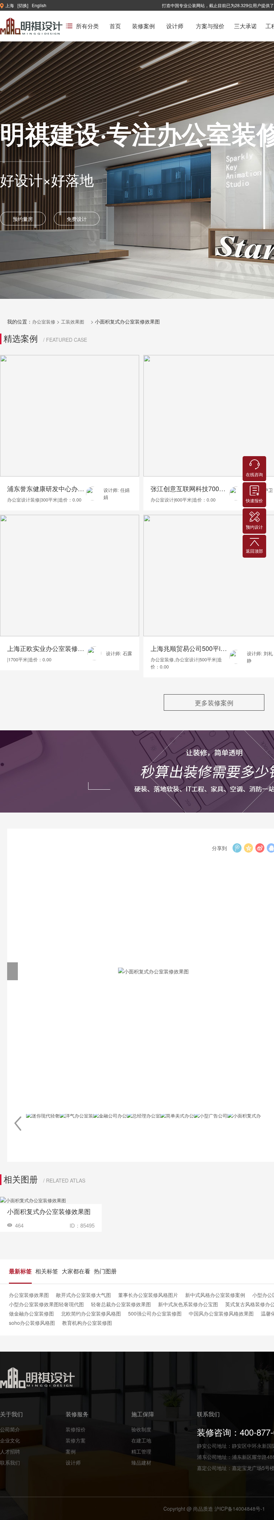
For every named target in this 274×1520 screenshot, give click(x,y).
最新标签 (20, 1271)
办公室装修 (43, 321)
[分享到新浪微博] (259, 848)
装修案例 (143, 26)
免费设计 (77, 218)
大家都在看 (76, 1271)
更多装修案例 (214, 702)
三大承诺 (245, 26)
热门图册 (105, 1271)
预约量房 (23, 218)
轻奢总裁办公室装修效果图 (121, 1304)
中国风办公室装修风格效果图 (221, 1313)
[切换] (22, 5)
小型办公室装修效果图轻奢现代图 (46, 1304)
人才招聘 (10, 1451)
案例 (71, 1451)
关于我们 (11, 1414)
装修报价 (76, 1429)
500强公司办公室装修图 (155, 1313)
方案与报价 (210, 26)
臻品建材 (141, 1462)
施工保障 (142, 1414)
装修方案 (76, 1440)
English (39, 5)
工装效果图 (73, 321)
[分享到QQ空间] (248, 848)
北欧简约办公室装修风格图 (91, 1313)
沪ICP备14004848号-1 (239, 1508)
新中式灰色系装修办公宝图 (188, 1304)
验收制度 (141, 1429)
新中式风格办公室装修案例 (215, 1294)
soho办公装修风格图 (32, 1322)
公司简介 (10, 1429)
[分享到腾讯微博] (237, 848)
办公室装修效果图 (29, 1294)
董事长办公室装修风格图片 (148, 1294)
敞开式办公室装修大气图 (83, 1294)
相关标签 (46, 1271)
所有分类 (87, 26)
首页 (115, 26)
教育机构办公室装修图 (87, 1322)
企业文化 (10, 1440)
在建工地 (141, 1440)
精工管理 (141, 1451)
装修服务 (77, 1414)
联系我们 (10, 1462)
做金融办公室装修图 (31, 1313)
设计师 (174, 26)
